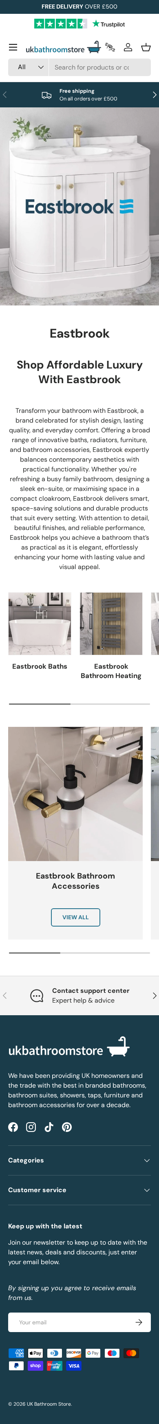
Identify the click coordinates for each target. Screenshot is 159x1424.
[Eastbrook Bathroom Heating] (111, 624)
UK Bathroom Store (49, 1404)
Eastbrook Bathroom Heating (111, 671)
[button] (146, 47)
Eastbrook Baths (39, 666)
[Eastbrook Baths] (40, 624)
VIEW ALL (75, 917)
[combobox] (79, 67)
